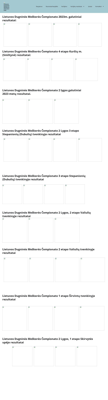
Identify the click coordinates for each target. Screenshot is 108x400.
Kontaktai (98, 6)
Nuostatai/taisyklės (52, 6)
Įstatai (90, 6)
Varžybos (64, 6)
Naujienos (39, 6)
